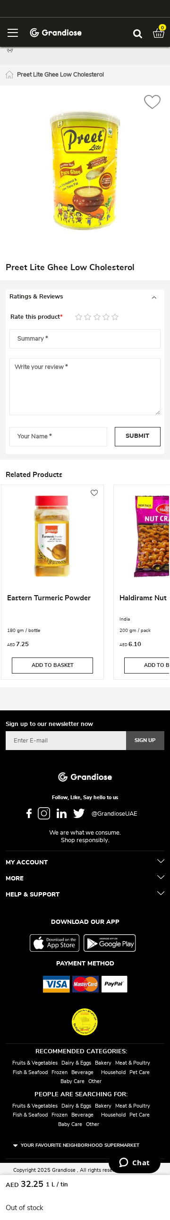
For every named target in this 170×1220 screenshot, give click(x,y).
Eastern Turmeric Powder (49, 598)
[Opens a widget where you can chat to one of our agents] (134, 1163)
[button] (152, 103)
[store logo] (55, 32)
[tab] (85, 297)
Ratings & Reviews (36, 297)
